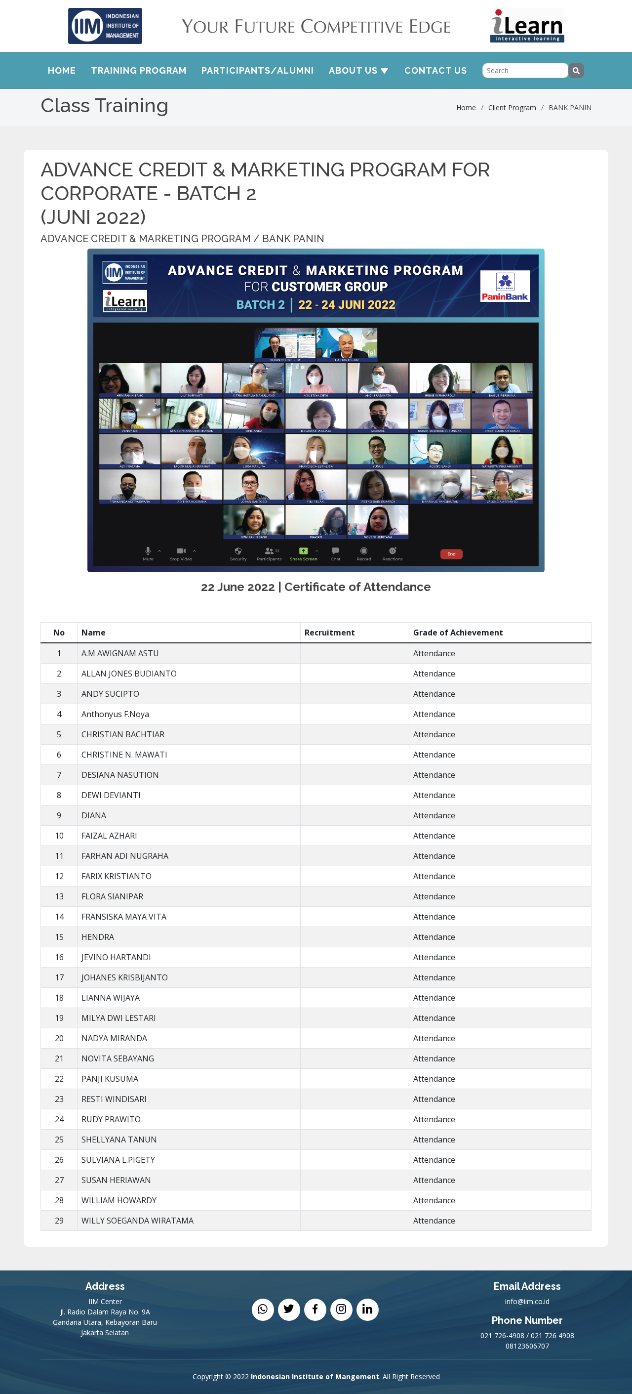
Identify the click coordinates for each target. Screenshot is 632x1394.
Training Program (139, 70)
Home (62, 70)
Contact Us (435, 70)
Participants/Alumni (257, 70)
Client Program (512, 107)
